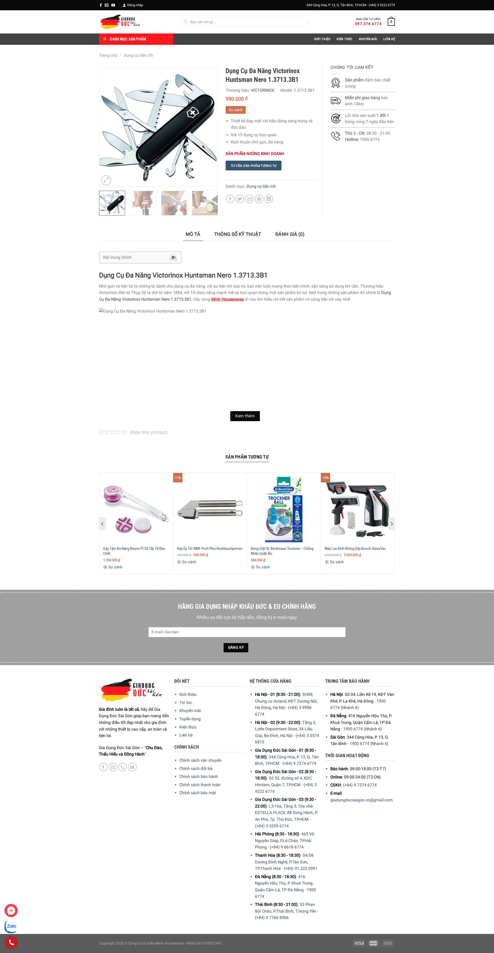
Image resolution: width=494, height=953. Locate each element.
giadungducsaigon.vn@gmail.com (361, 800)
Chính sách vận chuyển (200, 760)
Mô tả (193, 234)
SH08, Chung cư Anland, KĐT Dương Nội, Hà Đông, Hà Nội (286, 701)
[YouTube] (113, 5)
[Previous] (108, 127)
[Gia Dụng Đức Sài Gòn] (119, 22)
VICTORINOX (262, 90)
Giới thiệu (188, 694)
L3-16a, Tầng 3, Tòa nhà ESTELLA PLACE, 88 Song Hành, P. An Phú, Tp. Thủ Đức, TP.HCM (286, 813)
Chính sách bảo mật (197, 792)
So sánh (236, 110)
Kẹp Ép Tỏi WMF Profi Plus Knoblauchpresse (209, 548)
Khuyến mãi (190, 710)
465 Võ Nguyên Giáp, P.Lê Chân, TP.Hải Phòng (284, 840)
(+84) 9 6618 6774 (287, 847)
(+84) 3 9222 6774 (382, 5)
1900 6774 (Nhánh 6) (362, 728)
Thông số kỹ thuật (237, 234)
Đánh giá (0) (289, 234)
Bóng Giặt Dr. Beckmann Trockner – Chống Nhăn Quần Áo (282, 551)
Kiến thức (344, 39)
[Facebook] (101, 5)
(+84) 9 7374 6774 (299, 763)
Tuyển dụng (190, 718)
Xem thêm (245, 416)
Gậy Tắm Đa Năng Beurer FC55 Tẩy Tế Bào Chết (134, 551)
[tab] (193, 234)
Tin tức (185, 702)
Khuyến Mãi (368, 39)
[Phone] (11, 942)
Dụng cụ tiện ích (138, 55)
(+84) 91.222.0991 (300, 868)
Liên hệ (185, 735)
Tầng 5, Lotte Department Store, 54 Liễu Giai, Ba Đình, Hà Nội (285, 729)
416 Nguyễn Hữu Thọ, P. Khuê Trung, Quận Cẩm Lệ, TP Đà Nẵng (284, 883)
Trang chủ (108, 55)
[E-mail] (106, 5)
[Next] (208, 127)
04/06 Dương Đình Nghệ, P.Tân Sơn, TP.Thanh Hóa (284, 862)
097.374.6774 (368, 24)
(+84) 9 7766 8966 (272, 917)
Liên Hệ (389, 39)
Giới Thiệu (322, 39)
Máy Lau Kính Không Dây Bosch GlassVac (355, 548)
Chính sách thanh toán (199, 784)
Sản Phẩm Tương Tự (247, 457)
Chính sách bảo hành (198, 776)
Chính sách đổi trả (196, 768)
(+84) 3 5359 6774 (272, 826)
